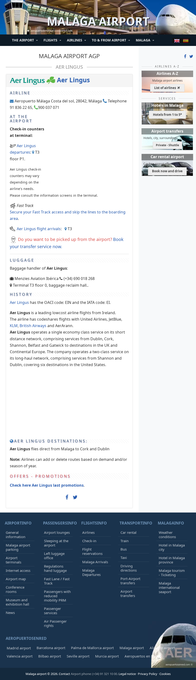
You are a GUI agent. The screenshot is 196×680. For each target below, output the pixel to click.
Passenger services (52, 610)
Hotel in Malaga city (172, 547)
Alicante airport (162, 647)
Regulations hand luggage (55, 568)
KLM (14, 325)
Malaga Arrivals (95, 561)
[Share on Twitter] (75, 497)
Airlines (88, 532)
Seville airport (78, 656)
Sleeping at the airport (56, 542)
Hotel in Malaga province (172, 559)
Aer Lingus (69, 67)
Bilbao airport (49, 656)
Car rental (128, 532)
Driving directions (128, 568)
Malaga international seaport (169, 587)
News (10, 612)
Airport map (16, 578)
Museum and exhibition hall (17, 602)
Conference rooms (15, 589)
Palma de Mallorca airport (92, 647)
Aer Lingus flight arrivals (39, 228)
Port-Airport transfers (130, 580)
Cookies (165, 674)
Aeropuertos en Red (141, 656)
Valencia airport (20, 656)
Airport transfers (127, 593)
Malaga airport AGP (69, 56)
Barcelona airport (51, 647)
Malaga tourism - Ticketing (172, 572)
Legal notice (127, 674)
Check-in (89, 540)
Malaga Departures (91, 572)
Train (124, 540)
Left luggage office (54, 555)
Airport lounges (57, 532)
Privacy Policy (147, 674)
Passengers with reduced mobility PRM (57, 595)
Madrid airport (19, 648)
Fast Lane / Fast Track (57, 580)
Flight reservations (92, 551)
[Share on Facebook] (67, 498)
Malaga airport (132, 647)
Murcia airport (107, 656)
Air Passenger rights (55, 623)
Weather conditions (167, 534)
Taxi (123, 557)
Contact (64, 674)
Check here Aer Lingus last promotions (47, 485)
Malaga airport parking (18, 547)
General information (15, 534)
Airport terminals (13, 559)
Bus (123, 549)
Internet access (18, 570)
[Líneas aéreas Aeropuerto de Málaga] (185, 40)
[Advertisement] (89, 144)
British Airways (33, 325)
